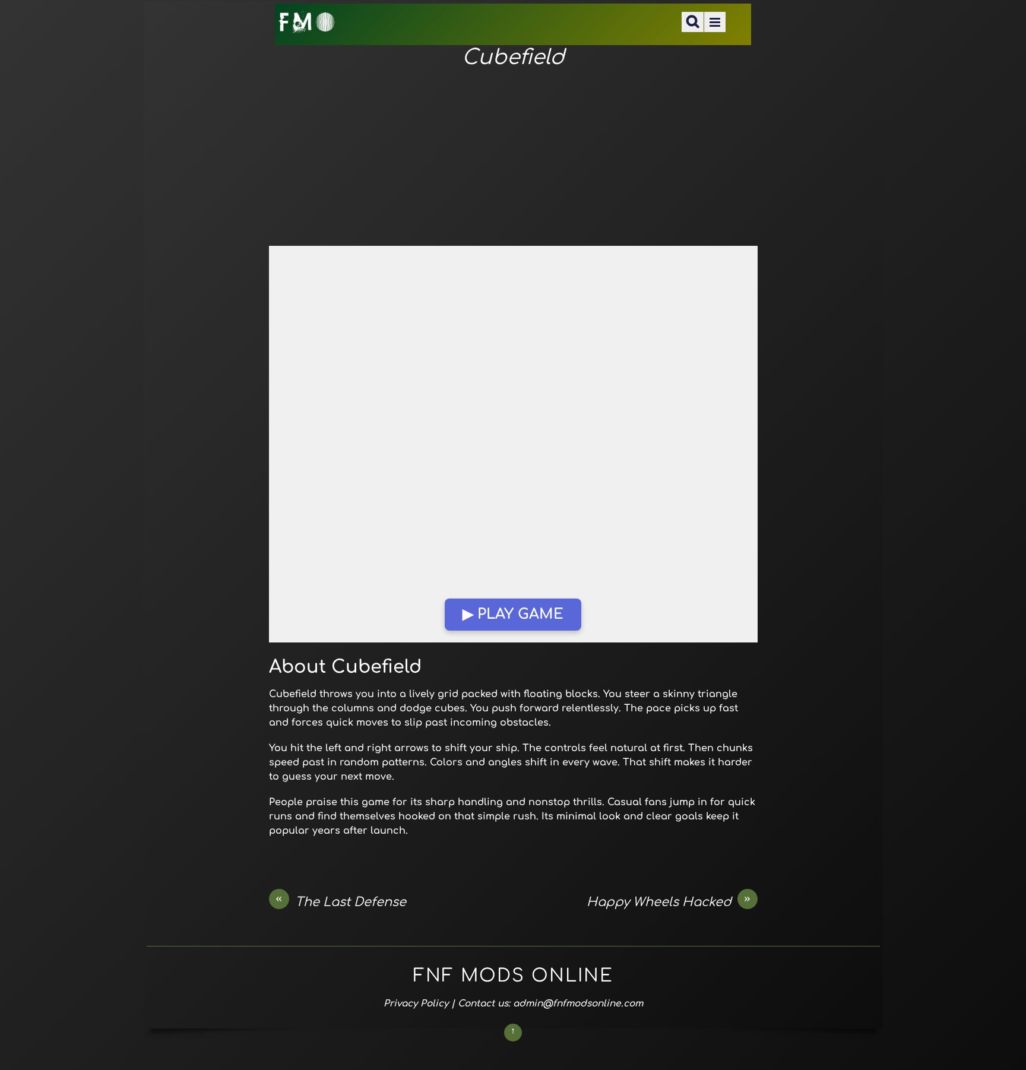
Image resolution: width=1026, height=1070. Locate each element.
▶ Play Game (513, 614)
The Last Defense (341, 901)
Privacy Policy (416, 1003)
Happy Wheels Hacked (669, 901)
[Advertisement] (513, 158)
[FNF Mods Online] (307, 26)
